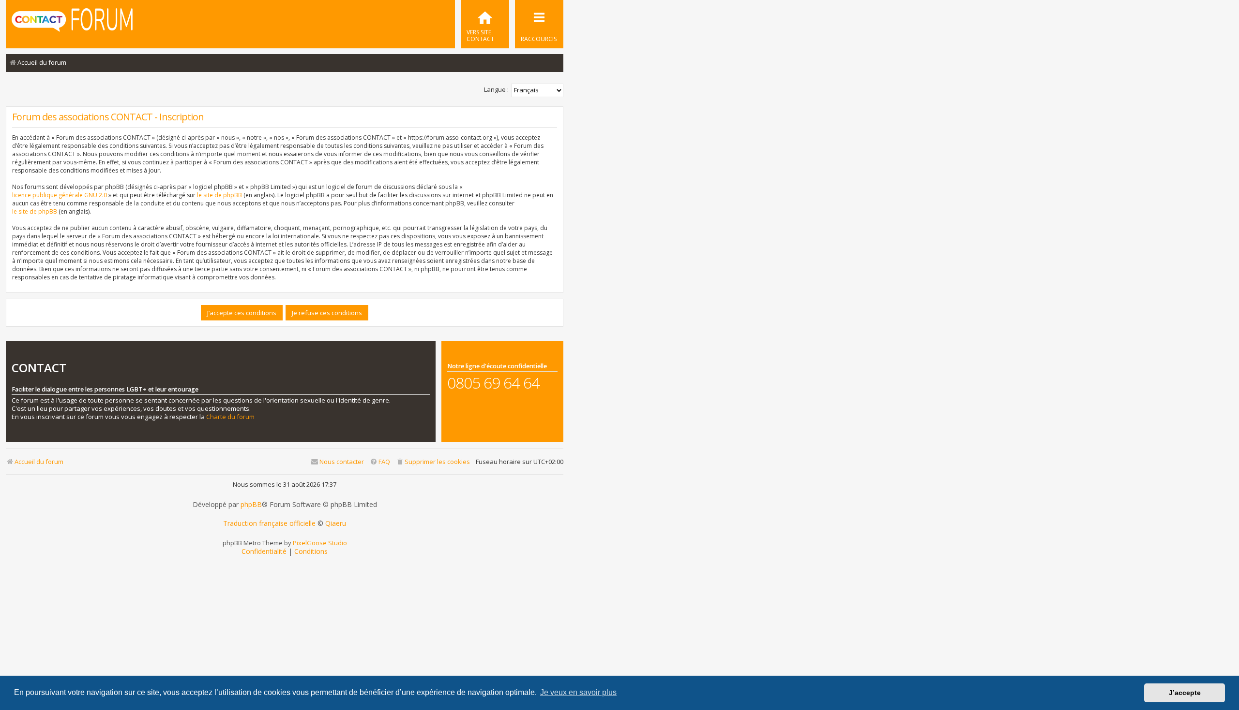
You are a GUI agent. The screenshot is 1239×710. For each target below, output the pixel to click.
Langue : (496, 89)
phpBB (251, 504)
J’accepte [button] (1185, 692)
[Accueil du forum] (72, 23)
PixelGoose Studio (320, 542)
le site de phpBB (219, 195)
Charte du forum (230, 417)
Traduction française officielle (269, 523)
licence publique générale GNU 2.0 (59, 195)
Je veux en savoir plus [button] (578, 692)
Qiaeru (335, 523)
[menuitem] (485, 24)
